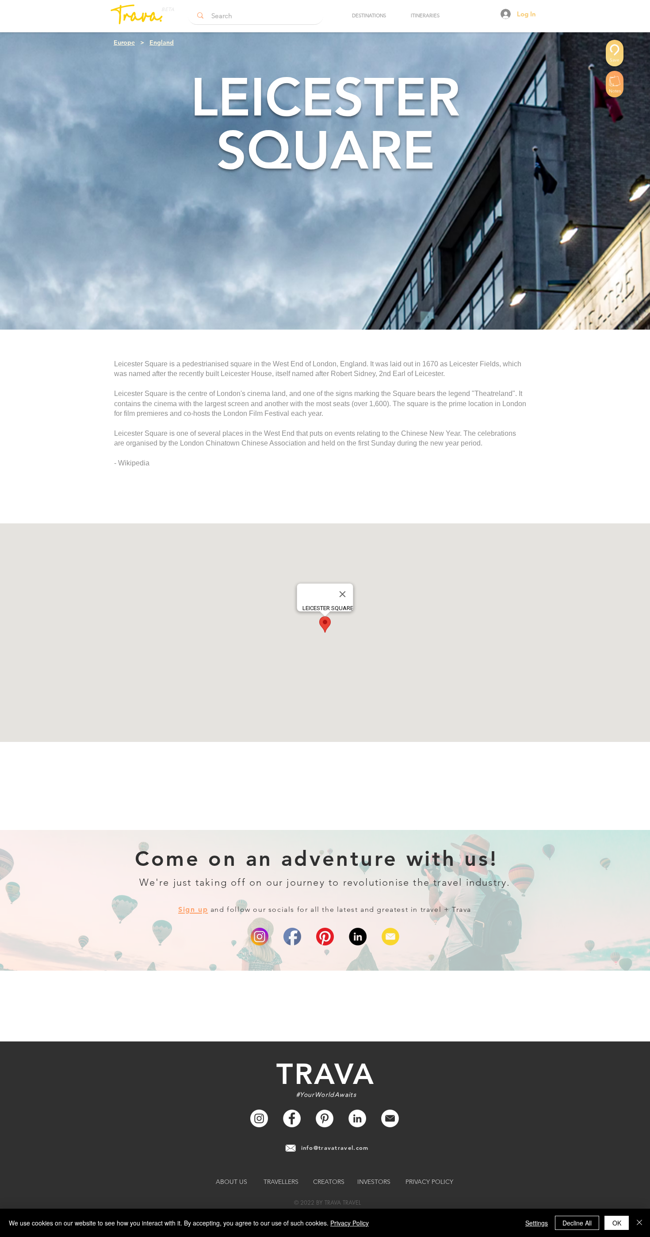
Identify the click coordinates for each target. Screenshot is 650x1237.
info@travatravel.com (335, 1147)
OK (616, 1222)
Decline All (577, 1222)
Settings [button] (536, 1222)
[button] (368, 15)
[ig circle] (259, 936)
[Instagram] (259, 1118)
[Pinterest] (325, 936)
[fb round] (292, 936)
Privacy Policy (349, 1222)
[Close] (639, 1223)
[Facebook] (292, 1118)
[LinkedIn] (358, 936)
